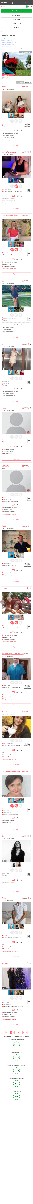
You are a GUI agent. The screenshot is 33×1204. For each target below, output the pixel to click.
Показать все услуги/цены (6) (10, 951)
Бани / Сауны (16, 19)
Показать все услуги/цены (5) (10, 514)
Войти (30, 6)
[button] (16, 115)
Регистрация (28, 2)
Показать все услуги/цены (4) (10, 140)
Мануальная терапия (7, 46)
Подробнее (16, 145)
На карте (28, 82)
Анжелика (5, 77)
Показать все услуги (15, 49)
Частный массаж (16, 11)
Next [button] (29, 66)
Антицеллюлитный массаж (8, 38)
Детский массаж (5, 40)
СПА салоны (16, 27)
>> (26, 1033)
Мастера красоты (16, 15)
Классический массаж (7, 42)
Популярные (25, 52)
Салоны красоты (16, 23)
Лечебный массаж (6, 44)
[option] (16, 66)
